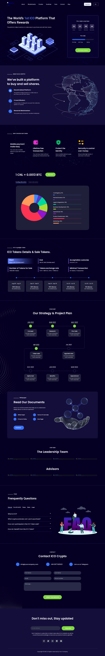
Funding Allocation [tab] (21, 182)
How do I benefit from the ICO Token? (21, 529)
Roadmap (48, 4)
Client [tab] (28, 507)
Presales (41, 4)
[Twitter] (48, 641)
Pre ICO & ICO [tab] (17, 507)
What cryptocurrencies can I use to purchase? (24, 519)
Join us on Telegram (81, 564)
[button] (30, 513)
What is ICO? (12, 514)
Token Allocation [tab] (33, 182)
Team (55, 4)
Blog (69, 4)
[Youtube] (61, 641)
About (23, 4)
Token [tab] (24, 507)
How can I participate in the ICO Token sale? (23, 524)
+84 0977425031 (56, 564)
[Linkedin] (56, 641)
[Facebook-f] (43, 641)
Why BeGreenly (32, 4)
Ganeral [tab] (10, 507)
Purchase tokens (83, 50)
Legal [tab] (33, 507)
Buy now (87, 4)
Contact (62, 4)
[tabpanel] (52, 208)
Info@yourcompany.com (29, 564)
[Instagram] (52, 641)
